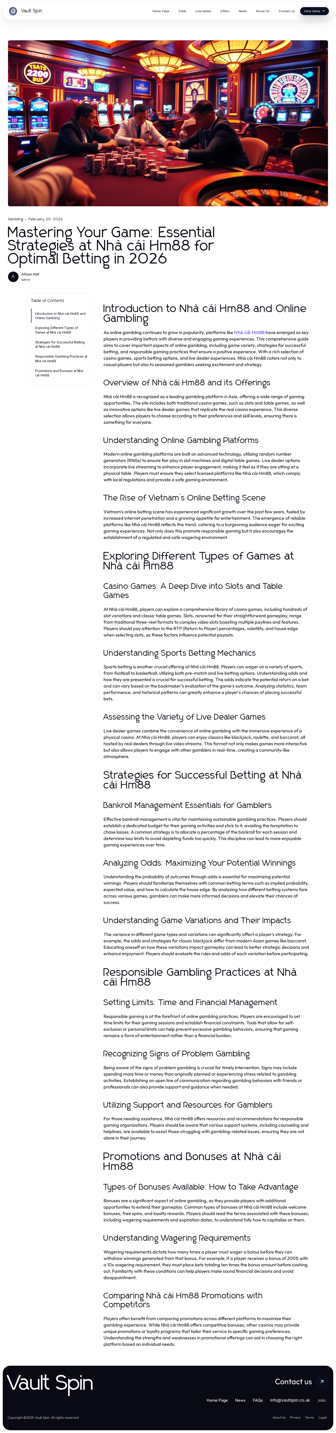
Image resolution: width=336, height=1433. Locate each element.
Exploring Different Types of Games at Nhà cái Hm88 (56, 330)
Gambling (16, 219)
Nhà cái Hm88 (249, 332)
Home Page (217, 1400)
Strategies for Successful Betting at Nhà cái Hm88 (60, 344)
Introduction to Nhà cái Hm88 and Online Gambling (60, 316)
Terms (309, 1417)
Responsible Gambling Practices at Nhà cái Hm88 (61, 358)
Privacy (295, 1417)
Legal (323, 1417)
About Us (278, 1417)
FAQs (258, 1400)
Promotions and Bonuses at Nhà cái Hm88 (59, 373)
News (240, 1400)
